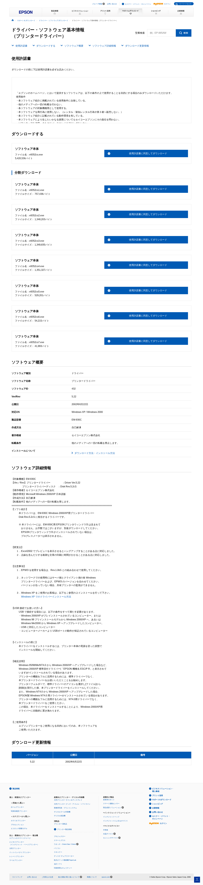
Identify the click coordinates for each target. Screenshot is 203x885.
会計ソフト (58, 864)
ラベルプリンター (15, 860)
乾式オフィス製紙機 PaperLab (65, 860)
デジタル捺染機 (59, 816)
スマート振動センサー (111, 803)
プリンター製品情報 (64, 829)
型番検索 (140, 33)
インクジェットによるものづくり (115, 821)
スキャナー (58, 852)
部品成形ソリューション (112, 807)
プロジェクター (59, 836)
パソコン (57, 848)
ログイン (167, 4)
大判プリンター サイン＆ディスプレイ (68, 800)
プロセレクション (17, 824)
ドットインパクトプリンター (20, 852)
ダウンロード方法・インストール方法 (94, 453)
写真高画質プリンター (19, 811)
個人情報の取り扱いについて (69, 877)
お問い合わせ (112, 4)
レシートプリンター (16, 856)
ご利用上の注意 (47, 877)
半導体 (105, 830)
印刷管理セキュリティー (63, 868)
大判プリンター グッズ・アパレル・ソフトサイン (72, 804)
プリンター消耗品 (60, 824)
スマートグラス (59, 840)
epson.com (106, 877)
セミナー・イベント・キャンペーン (138, 4)
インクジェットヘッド (111, 817)
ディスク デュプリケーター (64, 856)
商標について (92, 877)
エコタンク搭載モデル (19, 828)
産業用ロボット (109, 800)
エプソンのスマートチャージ (20, 838)
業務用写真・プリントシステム (65, 808)
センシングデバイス (110, 838)
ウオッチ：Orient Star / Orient (65, 844)
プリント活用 (157, 795)
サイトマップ (17, 877)
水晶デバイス (108, 834)
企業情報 (155, 808)
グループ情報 (97, 4)
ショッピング (157, 804)
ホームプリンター (17, 807)
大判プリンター (15, 848)
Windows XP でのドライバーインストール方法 (46, 596)
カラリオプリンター (18, 820)
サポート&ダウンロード (161, 800)
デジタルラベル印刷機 (62, 812)
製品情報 (16, 789)
